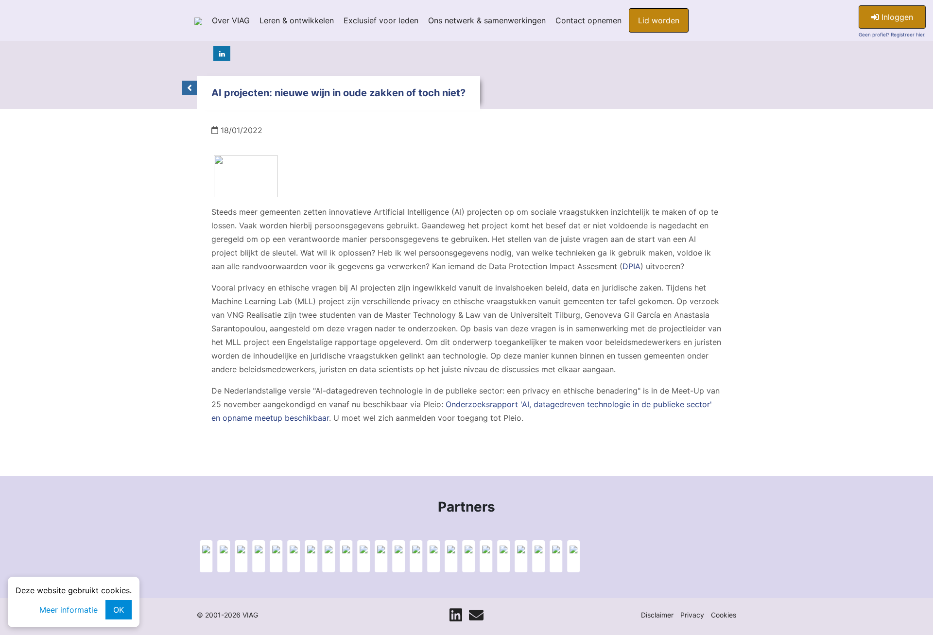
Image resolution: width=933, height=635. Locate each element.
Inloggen (896, 17)
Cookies (723, 615)
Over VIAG (231, 20)
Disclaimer (657, 615)
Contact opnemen (588, 20)
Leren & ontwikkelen (296, 20)
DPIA (631, 266)
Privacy (692, 615)
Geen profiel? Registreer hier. (892, 34)
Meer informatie (68, 610)
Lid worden (658, 20)
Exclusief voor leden (381, 20)
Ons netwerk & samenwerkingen (487, 20)
